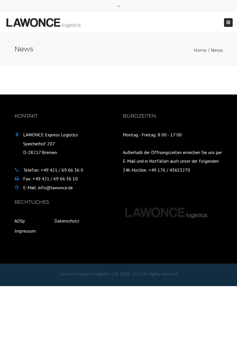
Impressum (25, 231)
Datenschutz (66, 221)
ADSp (19, 221)
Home (200, 50)
